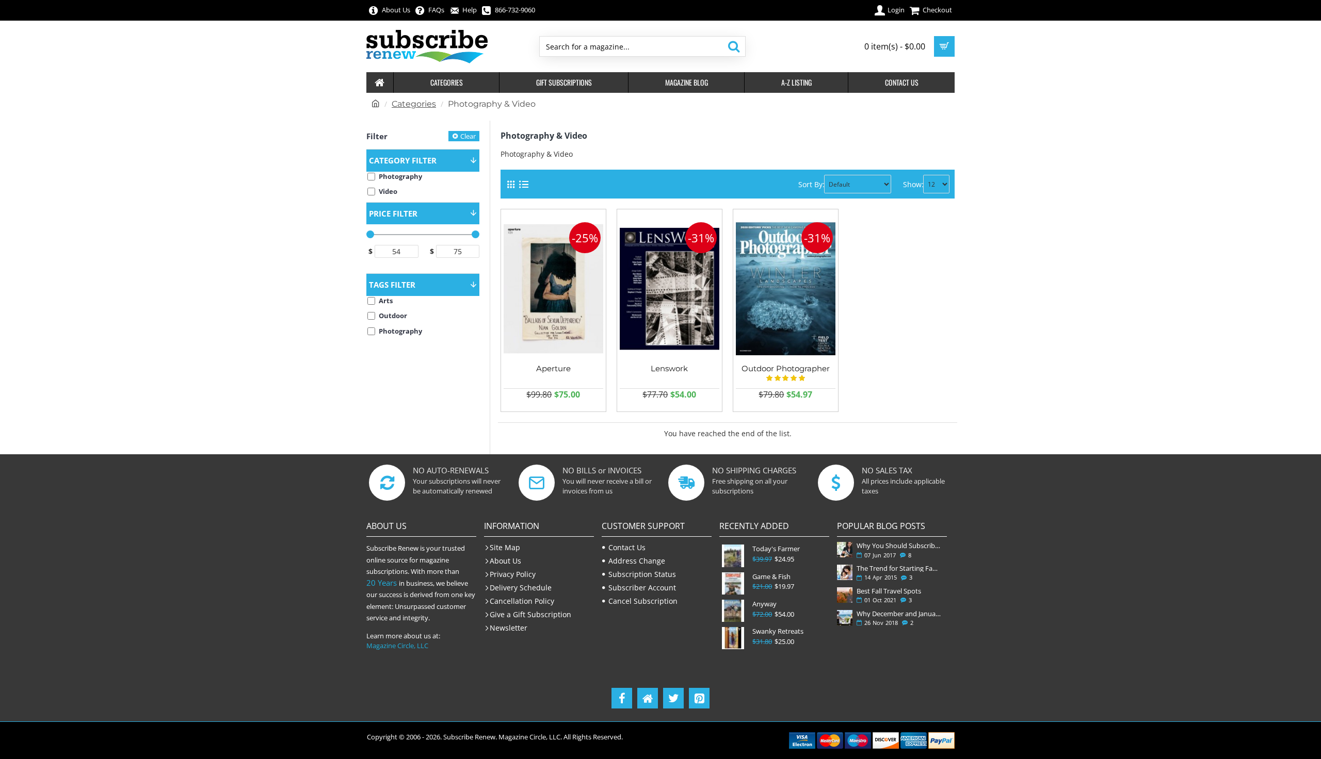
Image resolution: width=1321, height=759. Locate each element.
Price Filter (393, 213)
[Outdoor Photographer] (785, 289)
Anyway (764, 604)
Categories (414, 104)
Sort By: (811, 184)
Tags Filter (392, 284)
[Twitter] (673, 698)
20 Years (381, 583)
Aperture (553, 368)
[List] (523, 184)
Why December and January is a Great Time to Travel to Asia (900, 613)
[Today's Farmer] (733, 555)
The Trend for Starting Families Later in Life (900, 568)
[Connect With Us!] (647, 698)
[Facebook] (621, 698)
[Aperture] (553, 289)
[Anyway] (733, 611)
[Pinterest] (699, 698)
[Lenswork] (669, 289)
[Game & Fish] (733, 583)
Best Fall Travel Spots (889, 591)
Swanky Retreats (777, 631)
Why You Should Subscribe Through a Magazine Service (900, 545)
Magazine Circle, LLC (397, 645)
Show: (913, 184)
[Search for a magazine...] (733, 46)
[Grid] (510, 184)
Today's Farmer (776, 548)
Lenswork (669, 368)
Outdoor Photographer (786, 368)
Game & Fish (771, 576)
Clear (468, 136)
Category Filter (403, 160)
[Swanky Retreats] (733, 638)
